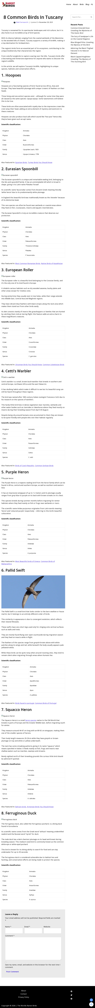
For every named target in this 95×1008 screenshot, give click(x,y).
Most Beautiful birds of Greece (27, 561)
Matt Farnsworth (22, 22)
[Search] (92, 4)
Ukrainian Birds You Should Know (28, 364)
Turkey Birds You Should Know (40, 162)
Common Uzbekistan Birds (53, 364)
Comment (9, 936)
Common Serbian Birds (44, 465)
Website (47, 927)
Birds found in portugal (24, 703)
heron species (30, 720)
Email (27, 927)
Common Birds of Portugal (45, 703)
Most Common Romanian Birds (27, 263)
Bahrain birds (20, 807)
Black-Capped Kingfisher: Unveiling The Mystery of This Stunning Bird (81, 59)
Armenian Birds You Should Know (40, 807)
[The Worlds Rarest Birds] (8, 4)
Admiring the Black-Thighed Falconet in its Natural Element (82, 50)
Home (68, 4)
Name (8, 927)
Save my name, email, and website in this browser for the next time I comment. (32, 966)
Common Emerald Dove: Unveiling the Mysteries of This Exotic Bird (81, 30)
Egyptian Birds (21, 162)
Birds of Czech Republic (24, 465)
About (75, 4)
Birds (82, 4)
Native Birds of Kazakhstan (52, 263)
